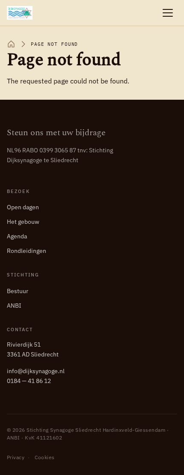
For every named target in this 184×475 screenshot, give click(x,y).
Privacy (15, 457)
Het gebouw (23, 222)
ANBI (14, 305)
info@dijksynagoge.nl (36, 371)
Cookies (44, 457)
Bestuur (17, 291)
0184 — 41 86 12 (29, 381)
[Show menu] (168, 13)
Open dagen (23, 207)
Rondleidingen (26, 251)
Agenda (17, 236)
